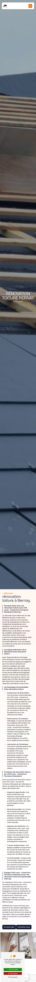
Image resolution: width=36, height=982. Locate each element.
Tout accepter (13, 969)
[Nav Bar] (30, 6)
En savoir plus (9, 927)
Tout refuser (13, 973)
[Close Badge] (28, 974)
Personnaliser (13, 977)
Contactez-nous (24, 927)
